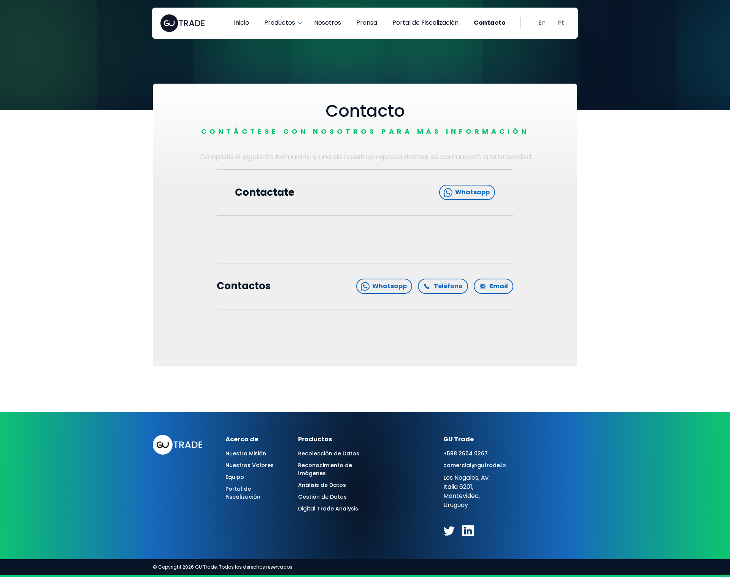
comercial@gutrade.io (474, 465)
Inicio (241, 22)
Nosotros (327, 22)
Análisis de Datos (322, 485)
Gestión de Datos (322, 497)
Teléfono (448, 286)
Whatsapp (472, 192)
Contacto (490, 22)
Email (499, 286)
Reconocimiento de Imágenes (325, 469)
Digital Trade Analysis (328, 508)
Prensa (366, 22)
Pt (561, 22)
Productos (279, 22)
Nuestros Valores (249, 465)
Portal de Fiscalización (425, 22)
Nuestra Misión (245, 453)
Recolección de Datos (328, 453)
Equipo (234, 477)
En (542, 22)
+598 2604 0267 (465, 453)
